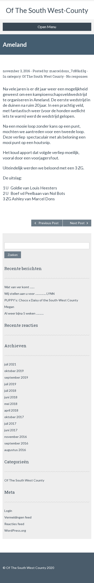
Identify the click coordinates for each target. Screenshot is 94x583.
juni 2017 (10, 430)
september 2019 (16, 377)
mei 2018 (10, 404)
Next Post (77, 223)
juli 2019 (10, 384)
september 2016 (16, 443)
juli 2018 (10, 390)
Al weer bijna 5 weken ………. (24, 313)
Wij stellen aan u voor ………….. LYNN (29, 293)
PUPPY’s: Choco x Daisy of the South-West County (41, 300)
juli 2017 (10, 423)
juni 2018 (10, 397)
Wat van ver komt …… (19, 287)
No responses (77, 76)
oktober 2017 (14, 417)
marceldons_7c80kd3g (67, 71)
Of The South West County (43, 76)
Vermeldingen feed (17, 517)
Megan (9, 307)
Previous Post (49, 223)
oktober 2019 (14, 371)
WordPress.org (15, 530)
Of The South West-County (47, 10)
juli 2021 (10, 364)
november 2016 (15, 437)
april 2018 (11, 410)
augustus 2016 (15, 450)
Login (8, 511)
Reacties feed (14, 524)
